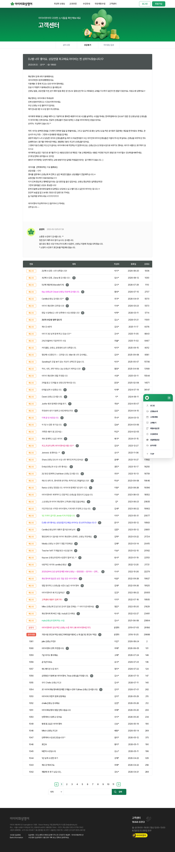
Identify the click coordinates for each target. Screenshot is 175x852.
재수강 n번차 (47, 327)
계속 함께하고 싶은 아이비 (52, 438)
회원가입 (158, 4)
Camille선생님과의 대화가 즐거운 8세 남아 (58, 529)
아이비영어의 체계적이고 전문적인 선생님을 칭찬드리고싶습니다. (67, 494)
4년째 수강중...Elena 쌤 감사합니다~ (56, 278)
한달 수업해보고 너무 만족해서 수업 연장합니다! (61, 313)
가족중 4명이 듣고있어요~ (52, 431)
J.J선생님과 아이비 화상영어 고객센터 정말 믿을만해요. (63, 501)
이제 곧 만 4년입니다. (50, 417)
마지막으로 (118, 784)
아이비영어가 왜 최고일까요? (53, 592)
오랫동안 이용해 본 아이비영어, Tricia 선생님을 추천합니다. (65, 676)
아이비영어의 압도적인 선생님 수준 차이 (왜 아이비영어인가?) (66, 627)
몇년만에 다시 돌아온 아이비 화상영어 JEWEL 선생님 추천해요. (67, 536)
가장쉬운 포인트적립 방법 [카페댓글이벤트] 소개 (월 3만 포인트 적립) (69, 634)
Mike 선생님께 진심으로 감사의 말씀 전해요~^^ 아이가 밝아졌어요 (68, 606)
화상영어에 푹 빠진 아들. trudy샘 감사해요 (58, 613)
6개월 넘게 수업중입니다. (52, 389)
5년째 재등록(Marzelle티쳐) (53, 285)
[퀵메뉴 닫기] (169, 398)
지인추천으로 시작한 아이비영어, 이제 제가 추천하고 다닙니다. (66, 508)
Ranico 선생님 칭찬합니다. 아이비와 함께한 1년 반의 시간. (64, 487)
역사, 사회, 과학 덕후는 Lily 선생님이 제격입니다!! (61, 369)
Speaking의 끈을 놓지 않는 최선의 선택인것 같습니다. (63, 362)
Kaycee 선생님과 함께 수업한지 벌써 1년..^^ (59, 557)
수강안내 (86, 3)
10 (108, 784)
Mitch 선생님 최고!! (49, 730)
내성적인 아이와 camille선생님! (54, 564)
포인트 (44, 744)
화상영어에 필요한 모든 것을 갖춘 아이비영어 (59, 578)
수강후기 (87, 45)
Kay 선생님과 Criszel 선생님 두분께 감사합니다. (61, 292)
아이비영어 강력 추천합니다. (53, 648)
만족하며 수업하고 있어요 (52, 717)
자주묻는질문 (108, 45)
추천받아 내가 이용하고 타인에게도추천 (57, 410)
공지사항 (66, 45)
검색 (120, 792)
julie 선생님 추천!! (48, 641)
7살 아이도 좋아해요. (50, 655)
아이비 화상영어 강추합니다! (53, 306)
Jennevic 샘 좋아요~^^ (51, 452)
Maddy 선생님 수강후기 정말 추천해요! (57, 543)
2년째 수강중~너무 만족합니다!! (54, 271)
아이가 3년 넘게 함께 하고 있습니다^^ (56, 334)
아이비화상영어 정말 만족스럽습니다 (56, 710)
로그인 (145, 4)
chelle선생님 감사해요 (50, 703)
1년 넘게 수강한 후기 (50, 758)
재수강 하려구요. (48, 765)
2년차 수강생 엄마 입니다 (52, 320)
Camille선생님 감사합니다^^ (53, 299)
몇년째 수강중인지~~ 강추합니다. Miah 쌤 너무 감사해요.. (64, 355)
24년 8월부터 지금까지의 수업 (54, 341)
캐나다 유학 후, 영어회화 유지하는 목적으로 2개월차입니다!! (65, 480)
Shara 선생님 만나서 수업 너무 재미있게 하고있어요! (62, 459)
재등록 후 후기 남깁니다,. (52, 772)
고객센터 (112, 3)
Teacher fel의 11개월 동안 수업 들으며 (57, 550)
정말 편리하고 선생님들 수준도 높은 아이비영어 (60, 585)
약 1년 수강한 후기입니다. (52, 424)
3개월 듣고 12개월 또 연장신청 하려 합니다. (59, 383)
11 (113, 784)
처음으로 (56, 784)
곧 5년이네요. (47, 662)
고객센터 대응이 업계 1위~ (52, 599)
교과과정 (72, 3)
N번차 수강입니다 (49, 751)
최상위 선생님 (59, 3)
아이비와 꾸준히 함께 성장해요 (54, 696)
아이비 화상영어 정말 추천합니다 (55, 376)
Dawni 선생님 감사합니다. (52, 396)
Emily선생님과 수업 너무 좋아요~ (55, 466)
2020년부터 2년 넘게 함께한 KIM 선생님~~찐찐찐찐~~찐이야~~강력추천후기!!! (71, 571)
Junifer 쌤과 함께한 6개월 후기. (54, 403)
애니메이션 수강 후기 (50, 669)
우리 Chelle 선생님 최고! (51, 682)
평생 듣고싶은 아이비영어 (52, 724)
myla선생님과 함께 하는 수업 (53, 620)
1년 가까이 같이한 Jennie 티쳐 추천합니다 (58, 515)
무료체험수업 (100, 3)
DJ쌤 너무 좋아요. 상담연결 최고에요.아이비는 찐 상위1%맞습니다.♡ (69, 522)
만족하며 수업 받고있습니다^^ (53, 737)
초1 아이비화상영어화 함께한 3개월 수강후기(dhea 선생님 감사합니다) (70, 689)
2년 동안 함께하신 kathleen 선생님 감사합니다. (60, 473)
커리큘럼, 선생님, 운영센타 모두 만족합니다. (59, 348)
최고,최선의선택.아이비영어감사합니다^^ (58, 445)
